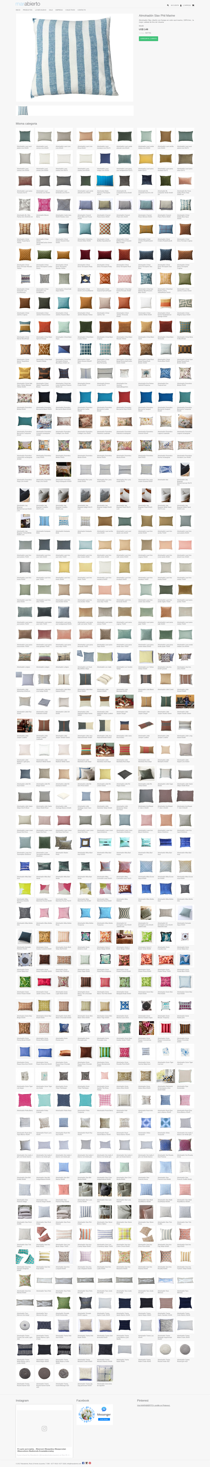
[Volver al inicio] (28, 5)
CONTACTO (82, 10)
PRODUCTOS (27, 10)
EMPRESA (59, 10)
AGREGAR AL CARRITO (148, 38)
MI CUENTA (175, 5)
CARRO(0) (187, 5)
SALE (51, 10)
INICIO (18, 10)
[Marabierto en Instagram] (86, 1464)
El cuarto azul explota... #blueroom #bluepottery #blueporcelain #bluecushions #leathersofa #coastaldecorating (41, 1450)
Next (137, 57)
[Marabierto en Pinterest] (90, 1464)
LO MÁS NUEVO (40, 10)
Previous (12, 57)
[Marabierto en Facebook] (83, 1464)
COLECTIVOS (70, 10)
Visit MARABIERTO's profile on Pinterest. (153, 1405)
